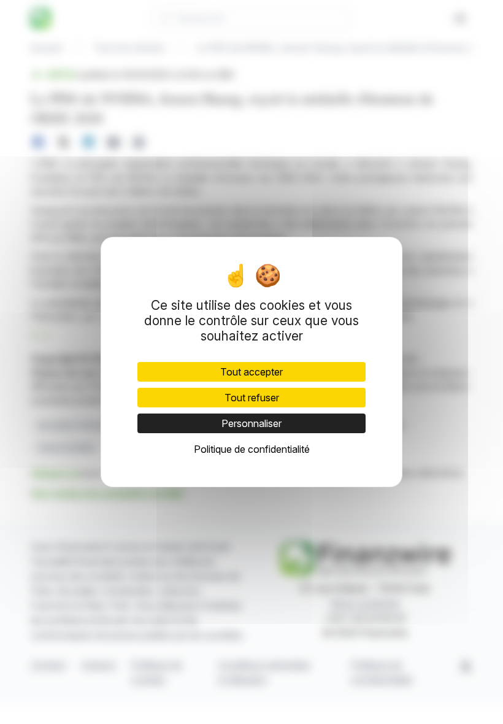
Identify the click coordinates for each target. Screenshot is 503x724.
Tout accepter (251, 372)
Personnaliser (251, 423)
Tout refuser (252, 397)
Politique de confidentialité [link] (252, 449)
